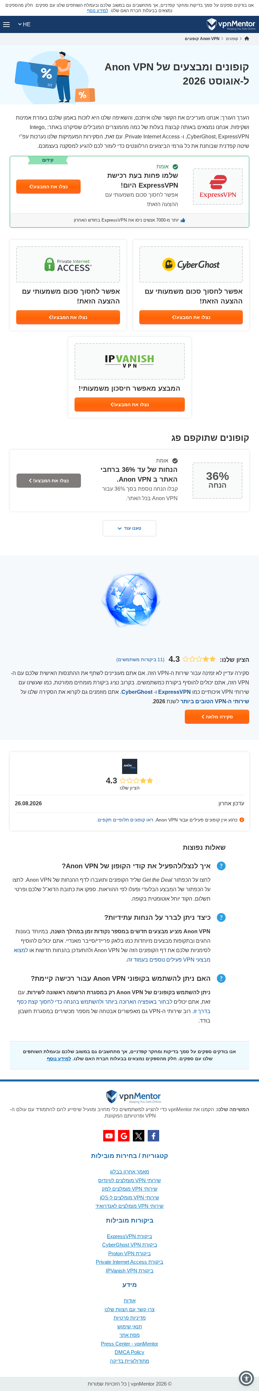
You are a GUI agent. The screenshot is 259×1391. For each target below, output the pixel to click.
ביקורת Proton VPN (129, 1253)
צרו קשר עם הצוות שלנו (129, 1309)
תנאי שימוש (129, 1326)
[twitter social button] (138, 1135)
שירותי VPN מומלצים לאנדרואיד (129, 1206)
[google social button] (124, 1135)
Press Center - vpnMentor (129, 1344)
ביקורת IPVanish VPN (129, 1270)
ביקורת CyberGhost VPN (129, 1245)
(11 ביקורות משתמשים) (140, 659)
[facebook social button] (153, 1135)
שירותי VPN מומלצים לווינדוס (129, 1180)
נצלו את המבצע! (50, 186)
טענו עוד (132, 528)
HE (26, 24)
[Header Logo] (231, 24)
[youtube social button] (109, 1135)
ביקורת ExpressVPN (129, 1236)
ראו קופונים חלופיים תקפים (125, 819)
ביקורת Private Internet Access (129, 1262)
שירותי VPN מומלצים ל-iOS (129, 1197)
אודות (130, 1300)
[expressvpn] (129, 191)
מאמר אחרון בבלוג (129, 1171)
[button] (246, 1378)
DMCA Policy (129, 1352)
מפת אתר (129, 1335)
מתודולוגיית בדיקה (129, 1361)
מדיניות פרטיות (130, 1318)
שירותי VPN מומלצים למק (129, 1189)
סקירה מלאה (218, 716)
